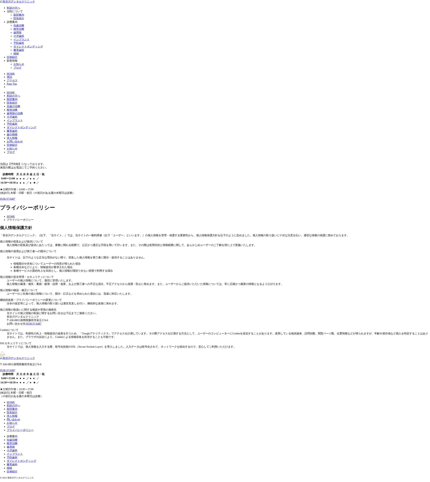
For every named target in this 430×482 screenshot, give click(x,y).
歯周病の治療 (15, 113)
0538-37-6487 (7, 198)
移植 (16, 53)
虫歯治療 (18, 25)
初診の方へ (13, 7)
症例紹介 (12, 57)
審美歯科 (18, 50)
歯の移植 (12, 134)
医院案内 (18, 14)
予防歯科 (18, 43)
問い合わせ (13, 419)
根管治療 (18, 29)
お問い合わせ (15, 141)
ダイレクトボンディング (28, 46)
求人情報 (12, 138)
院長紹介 (18, 18)
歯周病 (17, 32)
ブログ (17, 67)
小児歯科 (18, 36)
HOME (11, 92)
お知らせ (18, 64)
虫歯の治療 (13, 106)
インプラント (21, 39)
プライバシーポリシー (20, 430)
